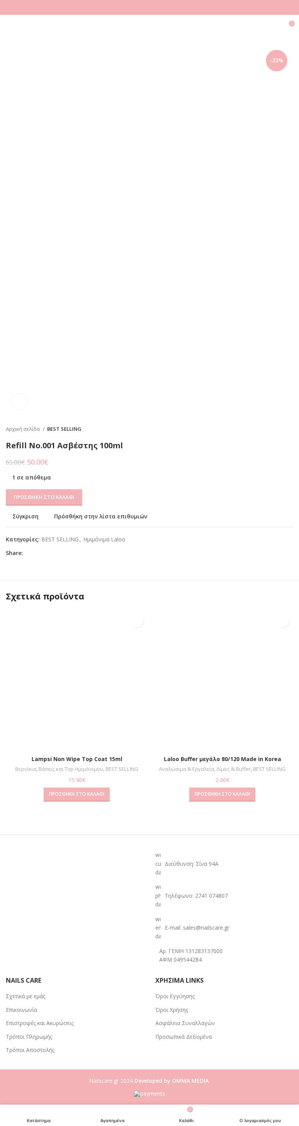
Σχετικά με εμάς (25, 996)
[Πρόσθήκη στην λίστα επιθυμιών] (137, 620)
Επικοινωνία (21, 1009)
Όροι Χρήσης (171, 1009)
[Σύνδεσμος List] (224, 896)
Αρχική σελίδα (23, 428)
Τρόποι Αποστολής (30, 1050)
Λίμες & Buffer (233, 768)
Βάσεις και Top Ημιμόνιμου (71, 768)
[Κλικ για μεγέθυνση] (19, 401)
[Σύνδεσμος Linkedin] (56, 553)
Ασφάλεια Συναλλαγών (185, 1023)
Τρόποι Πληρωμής (29, 1036)
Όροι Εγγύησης (175, 996)
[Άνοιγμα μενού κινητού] (9, 26)
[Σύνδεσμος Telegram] (65, 553)
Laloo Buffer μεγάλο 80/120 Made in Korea (222, 759)
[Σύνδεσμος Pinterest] (47, 553)
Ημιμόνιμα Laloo (104, 539)
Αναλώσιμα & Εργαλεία (186, 768)
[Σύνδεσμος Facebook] (29, 553)
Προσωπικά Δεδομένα (183, 1036)
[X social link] (38, 553)
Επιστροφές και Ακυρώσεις (40, 1023)
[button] (77, 795)
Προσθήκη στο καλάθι (44, 496)
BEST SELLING (64, 428)
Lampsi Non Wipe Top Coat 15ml (77, 759)
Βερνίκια (25, 768)
